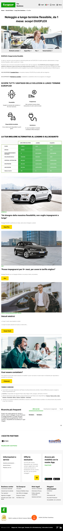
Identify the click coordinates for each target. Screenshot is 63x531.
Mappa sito (14, 527)
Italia (58, 395)
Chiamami (7, 381)
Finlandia (22, 397)
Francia (48, 395)
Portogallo (9, 397)
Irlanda (18, 397)
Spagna (4, 397)
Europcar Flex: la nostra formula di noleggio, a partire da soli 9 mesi (40, 414)
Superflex (7, 227)
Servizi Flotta (9, 10)
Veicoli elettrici (47, 51)
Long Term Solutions (20, 10)
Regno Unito (53, 395)
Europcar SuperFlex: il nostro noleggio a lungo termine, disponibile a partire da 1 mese (32, 414)
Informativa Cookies (47, 527)
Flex (36, 51)
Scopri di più (7, 331)
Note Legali (21, 527)
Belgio (14, 397)
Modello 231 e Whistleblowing (33, 527)
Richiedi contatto (14, 51)
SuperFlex (27, 51)
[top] (61, 425)
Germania (28, 397)
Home (2, 10)
